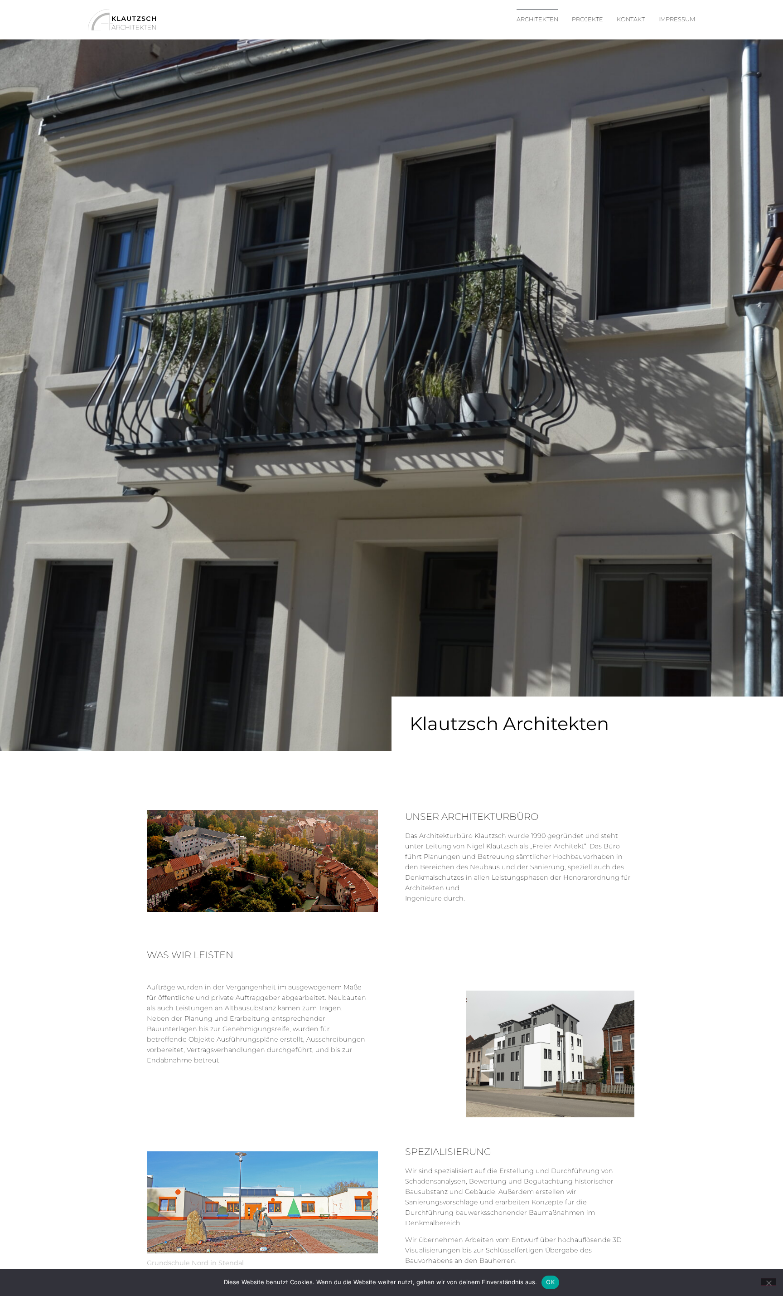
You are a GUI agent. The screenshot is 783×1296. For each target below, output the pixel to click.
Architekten (537, 19)
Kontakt (631, 19)
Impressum (676, 19)
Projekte (587, 19)
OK (550, 1282)
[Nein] (768, 1282)
